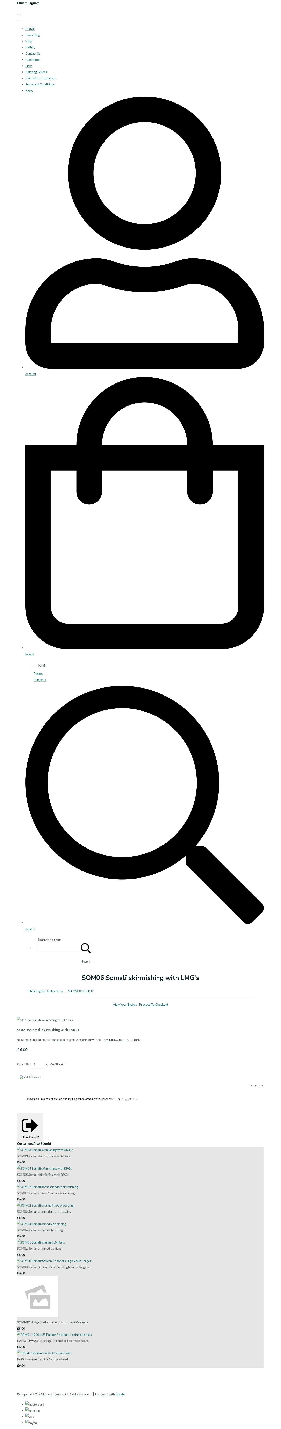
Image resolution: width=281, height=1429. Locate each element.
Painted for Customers (40, 78)
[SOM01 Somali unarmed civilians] (41, 1242)
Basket (38, 673)
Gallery (30, 47)
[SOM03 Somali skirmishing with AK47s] (45, 1150)
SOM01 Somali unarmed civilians (39, 1248)
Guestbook (32, 59)
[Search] (86, 947)
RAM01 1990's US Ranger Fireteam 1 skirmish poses (53, 1341)
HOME (30, 29)
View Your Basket (125, 1004)
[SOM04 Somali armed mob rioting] (41, 1224)
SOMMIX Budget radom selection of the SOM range (52, 1322)
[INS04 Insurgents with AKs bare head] (44, 1353)
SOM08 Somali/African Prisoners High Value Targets (53, 1267)
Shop (28, 41)
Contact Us (33, 53)
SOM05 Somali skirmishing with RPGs (43, 1174)
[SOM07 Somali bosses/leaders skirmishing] (47, 1187)
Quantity (23, 1064)
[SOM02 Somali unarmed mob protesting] (46, 1205)
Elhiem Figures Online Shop (45, 991)
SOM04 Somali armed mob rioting (40, 1230)
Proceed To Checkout (153, 1004)
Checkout (40, 680)
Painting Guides (36, 72)
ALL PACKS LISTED (80, 991)
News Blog (32, 35)
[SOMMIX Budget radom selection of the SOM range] (37, 1316)
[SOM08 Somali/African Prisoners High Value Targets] (55, 1261)
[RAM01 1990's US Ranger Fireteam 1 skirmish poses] (54, 1334)
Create (120, 1394)
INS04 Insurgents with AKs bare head (42, 1359)
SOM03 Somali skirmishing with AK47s (43, 1156)
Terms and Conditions (40, 84)
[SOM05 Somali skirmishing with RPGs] (44, 1168)
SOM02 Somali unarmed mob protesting (44, 1211)
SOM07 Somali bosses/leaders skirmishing (46, 1193)
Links (28, 66)
